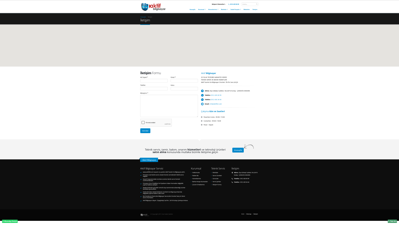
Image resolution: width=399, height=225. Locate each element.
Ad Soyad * (144, 77)
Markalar (224, 9)
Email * (173, 77)
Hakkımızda (196, 172)
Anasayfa (192, 9)
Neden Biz (195, 175)
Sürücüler (216, 178)
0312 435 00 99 (234, 4)
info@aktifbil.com (216, 104)
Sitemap (248, 214)
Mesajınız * (144, 93)
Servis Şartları (217, 181)
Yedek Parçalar (235, 9)
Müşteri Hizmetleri (218, 4)
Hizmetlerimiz (212, 9)
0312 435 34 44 (216, 100)
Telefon (142, 85)
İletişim (255, 9)
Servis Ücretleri (217, 175)
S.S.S (242, 214)
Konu (172, 85)
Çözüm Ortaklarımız (198, 185)
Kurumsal (201, 9)
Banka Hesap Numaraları (200, 181)
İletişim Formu (217, 185)
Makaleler (247, 9)
